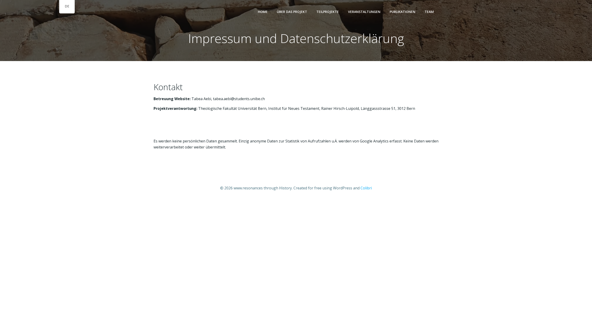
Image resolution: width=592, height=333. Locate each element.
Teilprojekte (327, 11)
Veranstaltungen (364, 11)
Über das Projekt (292, 11)
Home (263, 11)
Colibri (366, 188)
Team (429, 11)
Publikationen (402, 11)
